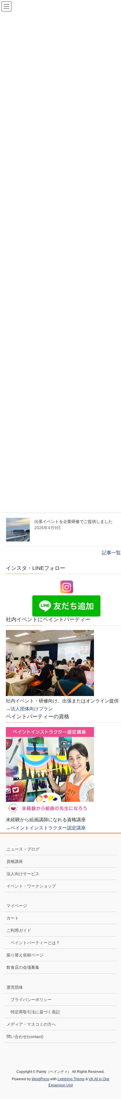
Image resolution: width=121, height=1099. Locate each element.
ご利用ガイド (18, 930)
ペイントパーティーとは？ (35, 942)
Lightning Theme (71, 1079)
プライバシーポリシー (31, 999)
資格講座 (14, 861)
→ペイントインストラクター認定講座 (46, 827)
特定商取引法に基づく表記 (35, 1012)
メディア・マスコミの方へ (31, 1024)
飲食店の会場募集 (22, 967)
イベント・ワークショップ (31, 886)
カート (12, 918)
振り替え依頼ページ (24, 955)
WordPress (40, 1079)
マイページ (16, 905)
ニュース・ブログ (22, 849)
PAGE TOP (112, 1061)
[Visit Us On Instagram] (66, 586)
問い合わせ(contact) (24, 1036)
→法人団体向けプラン (29, 708)
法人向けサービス (22, 873)
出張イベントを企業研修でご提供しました (73, 521)
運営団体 (14, 987)
